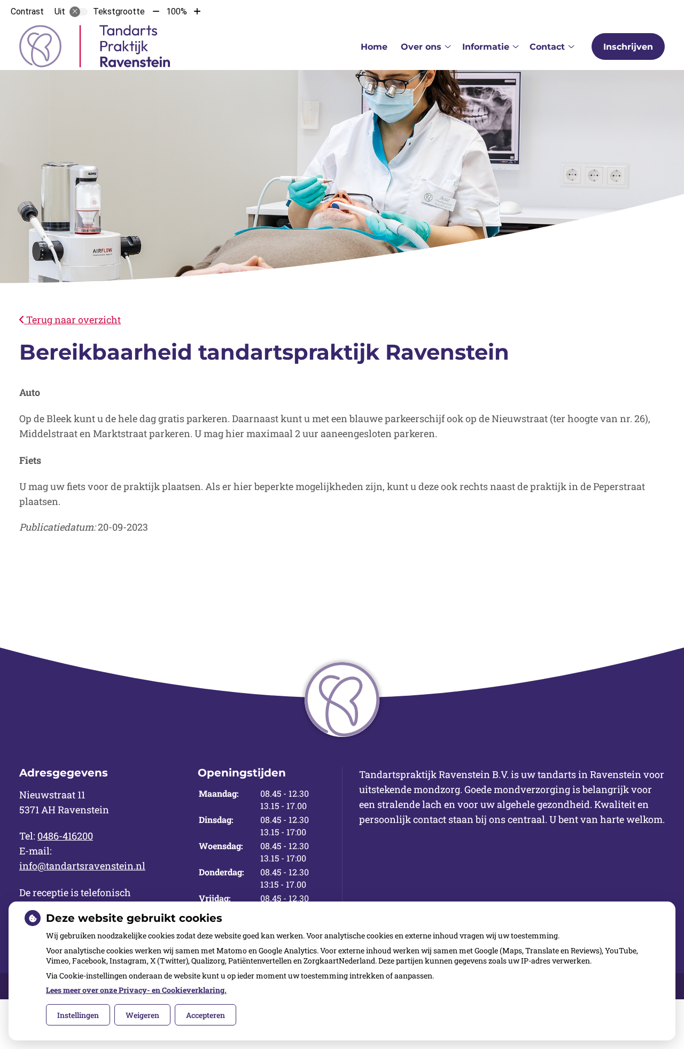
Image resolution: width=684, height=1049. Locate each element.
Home (374, 47)
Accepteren (205, 1015)
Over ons (421, 47)
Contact (547, 47)
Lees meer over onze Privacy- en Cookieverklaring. (136, 990)
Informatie (485, 47)
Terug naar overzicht (72, 319)
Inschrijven (628, 47)
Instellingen (78, 1015)
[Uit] (78, 11)
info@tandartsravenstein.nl (82, 865)
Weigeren (142, 1015)
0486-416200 (65, 835)
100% (176, 11)
